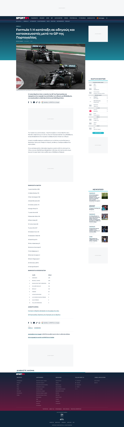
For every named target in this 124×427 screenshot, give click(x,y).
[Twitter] (31, 102)
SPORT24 (52, 422)
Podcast (67, 21)
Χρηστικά (53, 21)
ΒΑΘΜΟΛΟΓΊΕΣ (91, 18)
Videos (57, 382)
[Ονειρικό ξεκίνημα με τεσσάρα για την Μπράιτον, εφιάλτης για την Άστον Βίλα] (105, 229)
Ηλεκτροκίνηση (41, 21)
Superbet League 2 (40, 382)
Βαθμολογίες (58, 384)
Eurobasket (38, 405)
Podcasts (58, 401)
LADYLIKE (69, 422)
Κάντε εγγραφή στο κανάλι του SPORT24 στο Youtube (41, 337)
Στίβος (18, 395)
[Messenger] (34, 102)
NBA (37, 399)
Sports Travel (58, 397)
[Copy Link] (37, 102)
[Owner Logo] (62, 414)
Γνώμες (57, 399)
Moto (48, 21)
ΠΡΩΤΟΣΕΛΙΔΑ (73, 18)
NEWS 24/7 (57, 422)
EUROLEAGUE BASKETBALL (92, 206)
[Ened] (62, 419)
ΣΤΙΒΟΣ (90, 236)
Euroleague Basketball (100, 18)
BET (52, 18)
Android (97, 380)
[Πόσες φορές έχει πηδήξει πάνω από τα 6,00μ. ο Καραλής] (105, 239)
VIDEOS (66, 18)
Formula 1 (26, 21)
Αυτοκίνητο (33, 21)
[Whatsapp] (39, 102)
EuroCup (38, 403)
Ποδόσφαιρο (34, 18)
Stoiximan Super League (41, 380)
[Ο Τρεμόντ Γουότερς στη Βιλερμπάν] (105, 208)
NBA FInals (38, 401)
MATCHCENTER (58, 18)
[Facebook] (28, 102)
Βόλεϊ (18, 384)
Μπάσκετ (42, 18)
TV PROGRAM (82, 18)
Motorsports (60, 21)
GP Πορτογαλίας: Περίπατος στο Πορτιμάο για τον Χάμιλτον (44, 314)
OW (73, 422)
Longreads (58, 403)
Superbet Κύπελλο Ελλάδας (42, 384)
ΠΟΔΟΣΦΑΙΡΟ (92, 193)
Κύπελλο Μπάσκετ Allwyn (41, 395)
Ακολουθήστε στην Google (34, 334)
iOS (97, 382)
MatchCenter (58, 380)
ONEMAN (64, 422)
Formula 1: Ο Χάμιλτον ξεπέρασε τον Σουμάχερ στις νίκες (43, 310)
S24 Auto (18, 21)
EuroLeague (38, 397)
